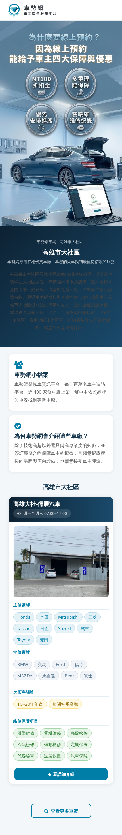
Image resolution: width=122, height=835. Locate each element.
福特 (79, 664)
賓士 (88, 675)
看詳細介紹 (63, 774)
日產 (44, 628)
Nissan (23, 628)
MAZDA (25, 675)
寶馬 (42, 664)
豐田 (44, 640)
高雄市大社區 (71, 241)
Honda (23, 617)
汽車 (85, 628)
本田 (44, 617)
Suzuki (64, 628)
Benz (69, 675)
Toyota (23, 640)
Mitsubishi (68, 617)
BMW (22, 664)
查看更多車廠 (64, 811)
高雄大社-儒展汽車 (36, 504)
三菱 (92, 617)
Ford (60, 664)
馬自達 (48, 675)
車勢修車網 (46, 241)
